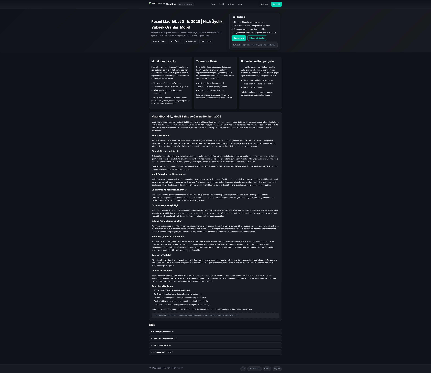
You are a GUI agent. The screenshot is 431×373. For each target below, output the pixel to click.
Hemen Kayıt (238, 38)
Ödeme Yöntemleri (257, 38)
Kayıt (213, 4)
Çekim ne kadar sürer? (162, 345)
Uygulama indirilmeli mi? (163, 352)
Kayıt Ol (276, 4)
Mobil (221, 4)
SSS (240, 4)
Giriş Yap (264, 4)
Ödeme (231, 4)
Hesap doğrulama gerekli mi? (165, 338)
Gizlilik (267, 368)
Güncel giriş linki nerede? (163, 331)
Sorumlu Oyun (255, 368)
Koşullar (277, 368)
